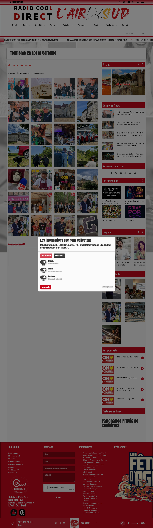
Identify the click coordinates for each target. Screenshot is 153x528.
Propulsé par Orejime (107, 287)
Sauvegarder (46, 287)
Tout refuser (59, 255)
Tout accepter (46, 255)
